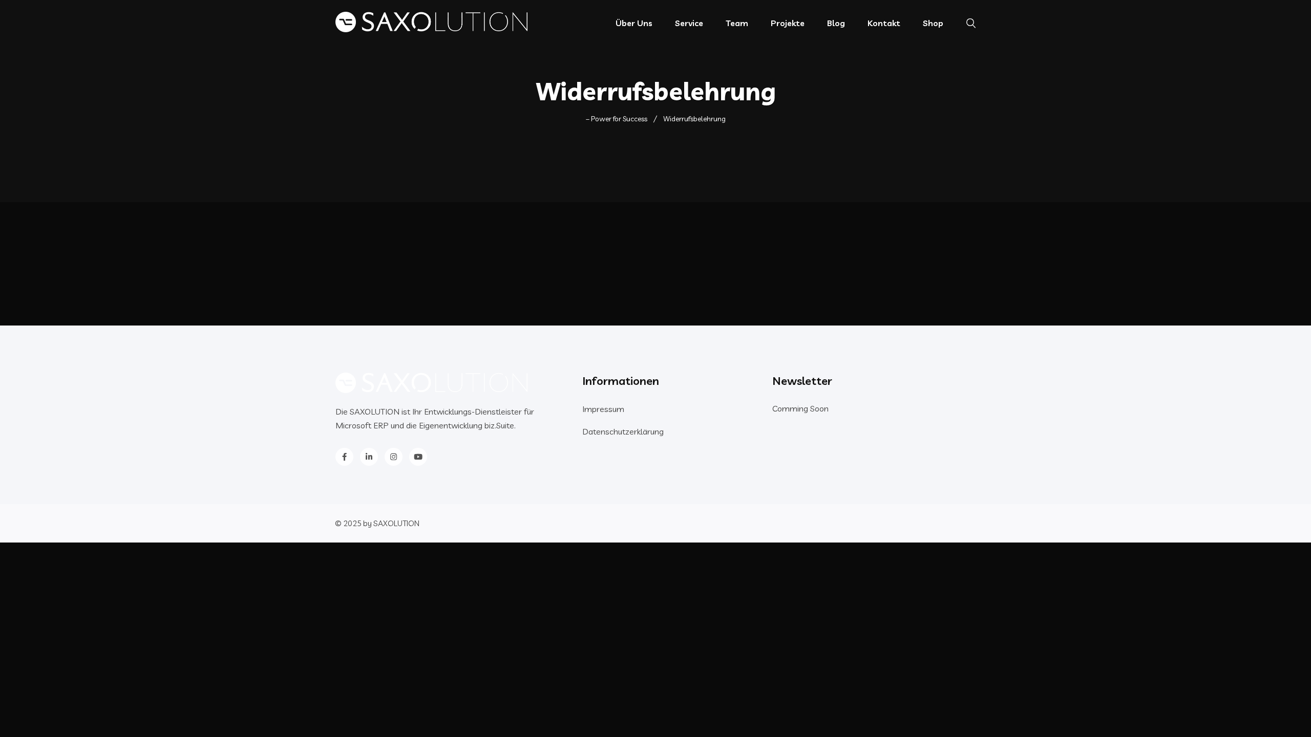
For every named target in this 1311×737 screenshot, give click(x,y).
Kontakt (884, 23)
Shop (933, 23)
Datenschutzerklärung (623, 431)
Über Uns (634, 23)
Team (737, 23)
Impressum (603, 409)
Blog (836, 23)
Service (689, 23)
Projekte (788, 23)
